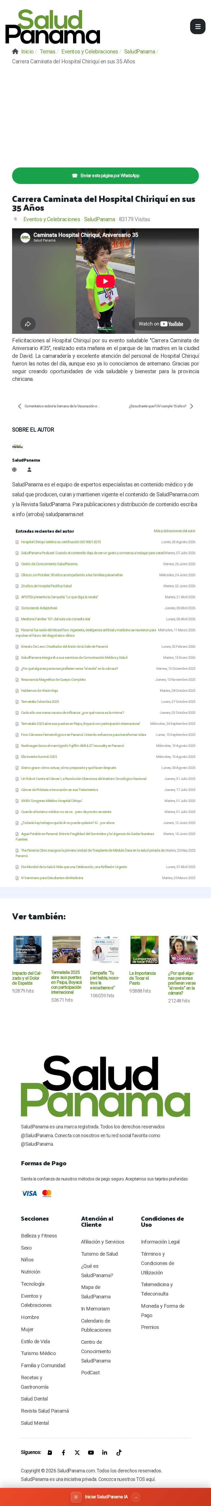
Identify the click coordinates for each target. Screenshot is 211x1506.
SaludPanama (99, 219)
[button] (198, 26)
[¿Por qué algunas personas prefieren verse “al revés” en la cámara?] (183, 950)
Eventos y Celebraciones (51, 219)
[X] (77, 1452)
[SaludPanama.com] (52, 26)
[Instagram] (50, 1452)
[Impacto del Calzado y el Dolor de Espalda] (27, 950)
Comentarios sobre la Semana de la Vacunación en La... (65, 406)
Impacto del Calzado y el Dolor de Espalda (27, 978)
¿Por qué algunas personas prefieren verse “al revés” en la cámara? (182, 983)
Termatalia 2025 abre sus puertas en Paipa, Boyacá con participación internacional (66, 982)
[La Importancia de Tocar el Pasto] (144, 950)
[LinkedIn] (104, 1452)
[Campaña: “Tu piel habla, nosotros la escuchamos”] (105, 950)
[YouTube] (91, 1452)
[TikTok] (118, 1452)
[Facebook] (63, 1452)
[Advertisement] (105, 112)
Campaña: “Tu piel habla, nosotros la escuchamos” (105, 980)
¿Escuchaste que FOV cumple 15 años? (158, 406)
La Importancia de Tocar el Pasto (142, 978)
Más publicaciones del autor (174, 531)
